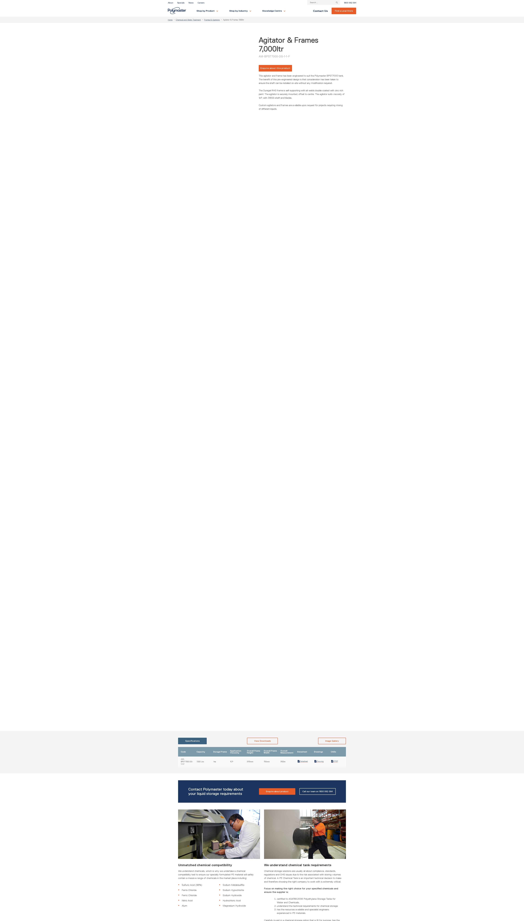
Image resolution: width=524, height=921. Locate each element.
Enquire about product (277, 791)
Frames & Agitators (212, 20)
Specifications (192, 741)
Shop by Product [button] (205, 11)
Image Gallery (332, 741)
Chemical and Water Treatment (188, 20)
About (170, 3)
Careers (201, 3)
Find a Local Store (344, 11)
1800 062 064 (350, 3)
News (191, 3)
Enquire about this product (275, 68)
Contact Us (320, 10)
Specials (180, 3)
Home (170, 20)
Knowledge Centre (272, 11)
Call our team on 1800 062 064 (317, 791)
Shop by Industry (238, 11)
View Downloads (262, 741)
